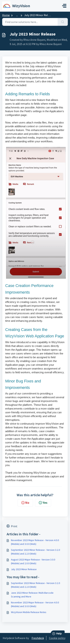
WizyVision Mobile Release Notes (28, 612)
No (27, 503)
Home (6, 15)
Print (14, 526)
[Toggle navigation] (64, 6)
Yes (45, 503)
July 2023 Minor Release (24, 569)
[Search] (63, 22)
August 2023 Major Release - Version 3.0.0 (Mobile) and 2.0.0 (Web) (33, 561)
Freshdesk (38, 638)
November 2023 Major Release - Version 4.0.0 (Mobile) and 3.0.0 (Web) (35, 542)
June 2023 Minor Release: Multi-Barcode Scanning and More (32, 594)
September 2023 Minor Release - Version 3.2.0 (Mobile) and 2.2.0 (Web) (35, 551)
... (17, 15)
